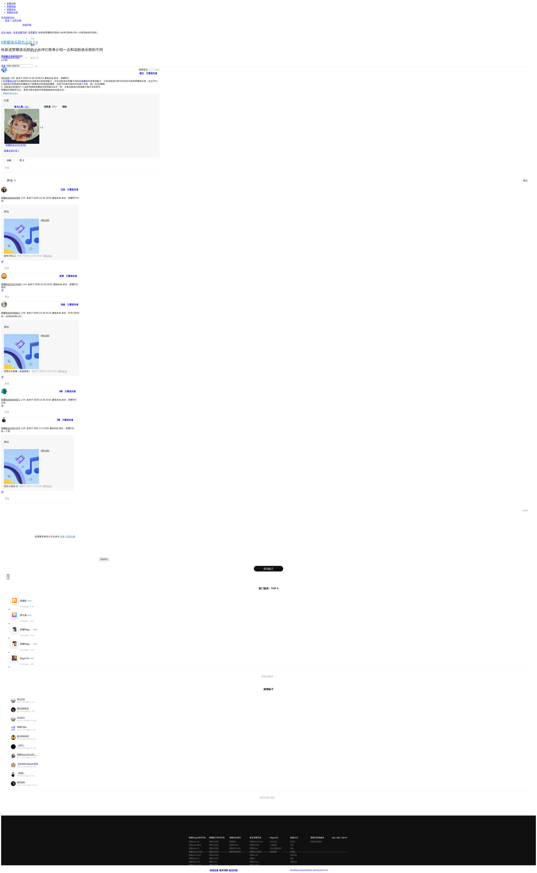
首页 (33, 32)
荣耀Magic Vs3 (194, 862)
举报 (7, 167)
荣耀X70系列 (254, 865)
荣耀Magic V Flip (195, 865)
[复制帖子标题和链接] (11, 56)
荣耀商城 (11, 6)
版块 (9, 32)
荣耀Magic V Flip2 (195, 852)
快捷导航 (27, 25)
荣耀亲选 (11, 9)
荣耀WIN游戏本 (235, 852)
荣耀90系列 (213, 865)
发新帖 (525, 510)
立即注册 (16, 20)
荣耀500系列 (214, 845)
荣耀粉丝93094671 (10, 400)
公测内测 (273, 845)
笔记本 (292, 842)
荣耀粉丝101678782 (16, 145)
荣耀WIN (232, 842)
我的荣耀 (273, 852)
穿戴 (292, 848)
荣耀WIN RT (234, 845)
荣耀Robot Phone (256, 842)
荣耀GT (252, 858)
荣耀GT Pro (254, 855)
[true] (36, 66)
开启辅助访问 (8, 17)
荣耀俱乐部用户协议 (217, 868)
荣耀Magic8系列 (195, 845)
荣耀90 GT (213, 862)
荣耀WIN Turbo (235, 848)
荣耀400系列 (214, 848)
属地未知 (47, 256)
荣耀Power (254, 848)
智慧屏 (292, 852)
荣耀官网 (11, 3)
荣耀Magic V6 (194, 842)
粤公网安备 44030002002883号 (301, 870)
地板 (63, 304)
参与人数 (22, 106)
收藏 (9, 160)
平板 (292, 845)
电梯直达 (143, 69)
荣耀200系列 (214, 855)
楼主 (142, 73)
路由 (292, 858)
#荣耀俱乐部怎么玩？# (19, 42)
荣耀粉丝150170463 (11, 284)
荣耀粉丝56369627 (10, 313)
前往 (157, 69)
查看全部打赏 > (11, 151)
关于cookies (251, 868)
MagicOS (273, 842)
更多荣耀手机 (20, 32)
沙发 (63, 189)
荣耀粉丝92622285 (10, 198)
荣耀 (83, 81)
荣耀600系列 (214, 842)
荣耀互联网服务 (316, 842)
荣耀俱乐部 (12, 12)
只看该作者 (151, 73)
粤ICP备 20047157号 (320, 870)
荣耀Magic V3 (194, 858)
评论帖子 (268, 568)
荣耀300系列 (214, 852)
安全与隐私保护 (276, 848)
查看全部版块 (267, 676)
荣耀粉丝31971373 (10, 428)
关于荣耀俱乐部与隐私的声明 (236, 868)
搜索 (3, 66)
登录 (7, 20)
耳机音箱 (293, 855)
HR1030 (5, 78)
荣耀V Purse (254, 862)
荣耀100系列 (214, 858)
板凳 (61, 276)
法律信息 (259, 868)
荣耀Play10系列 (256, 852)
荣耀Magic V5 (194, 848)
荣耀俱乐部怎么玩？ (10, 93)
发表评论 (104, 559)
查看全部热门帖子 (267, 797)
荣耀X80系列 (254, 845)
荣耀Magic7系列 (195, 855)
